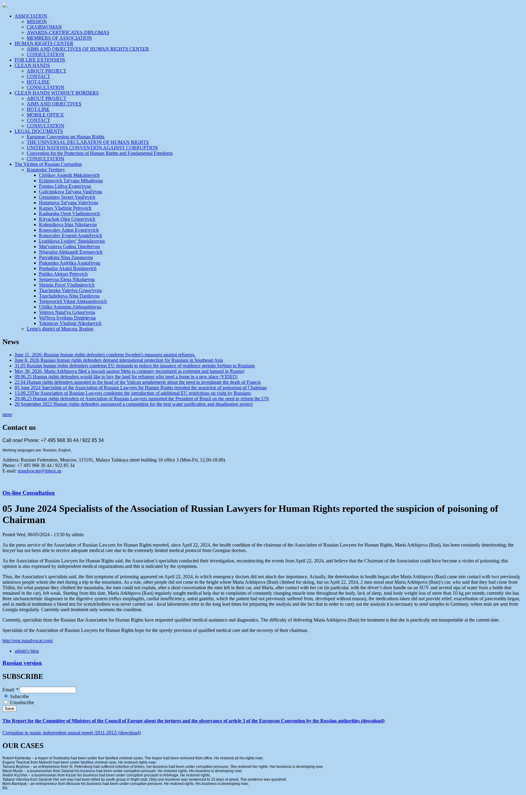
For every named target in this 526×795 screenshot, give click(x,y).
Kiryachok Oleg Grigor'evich (67, 219)
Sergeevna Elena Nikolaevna (67, 279)
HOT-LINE (38, 81)
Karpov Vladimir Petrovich (65, 208)
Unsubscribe (21, 702)
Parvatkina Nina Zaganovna (66, 257)
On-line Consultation (28, 493)
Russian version (22, 663)
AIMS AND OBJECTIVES (54, 103)
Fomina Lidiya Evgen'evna (65, 186)
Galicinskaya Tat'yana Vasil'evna (70, 191)
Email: (10, 689)
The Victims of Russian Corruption (48, 164)
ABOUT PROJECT (46, 70)
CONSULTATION (45, 54)
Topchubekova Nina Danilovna (69, 295)
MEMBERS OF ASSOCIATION (59, 38)
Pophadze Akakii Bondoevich (67, 268)
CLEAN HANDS (32, 65)
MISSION (37, 21)
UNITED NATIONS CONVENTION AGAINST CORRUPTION (92, 147)
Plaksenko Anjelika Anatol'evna (69, 263)
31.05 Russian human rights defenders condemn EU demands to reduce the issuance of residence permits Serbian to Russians (135, 365)
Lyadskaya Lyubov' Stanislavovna (72, 241)
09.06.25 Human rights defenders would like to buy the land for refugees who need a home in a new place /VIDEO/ (126, 376)
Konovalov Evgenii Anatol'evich (70, 235)
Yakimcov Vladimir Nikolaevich (70, 323)
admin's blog (27, 651)
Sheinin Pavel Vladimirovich (66, 284)
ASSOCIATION (31, 16)
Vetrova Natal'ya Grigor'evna (67, 312)
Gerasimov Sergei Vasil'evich (67, 197)
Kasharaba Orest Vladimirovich (69, 213)
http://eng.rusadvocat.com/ (27, 640)
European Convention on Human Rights (65, 136)
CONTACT (38, 76)
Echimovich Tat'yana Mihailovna (71, 180)
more (7, 414)
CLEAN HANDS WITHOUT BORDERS (57, 92)
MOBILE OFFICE (45, 114)
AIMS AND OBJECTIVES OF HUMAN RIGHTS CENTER (88, 49)
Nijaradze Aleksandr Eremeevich (70, 252)
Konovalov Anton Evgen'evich (69, 230)
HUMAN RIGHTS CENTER (44, 43)
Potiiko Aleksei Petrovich (63, 273)
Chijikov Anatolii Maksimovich (69, 175)
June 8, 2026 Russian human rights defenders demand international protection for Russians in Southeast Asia (119, 360)
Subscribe (19, 696)
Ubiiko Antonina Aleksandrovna (70, 306)
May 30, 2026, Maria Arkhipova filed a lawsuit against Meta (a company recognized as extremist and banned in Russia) (129, 371)
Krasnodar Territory (46, 169)
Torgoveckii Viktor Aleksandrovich (73, 301)
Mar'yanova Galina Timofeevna (69, 246)
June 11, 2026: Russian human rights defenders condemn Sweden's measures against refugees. (105, 354)
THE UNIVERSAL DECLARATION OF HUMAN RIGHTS (88, 142)
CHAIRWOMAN (44, 27)
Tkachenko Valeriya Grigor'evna (70, 290)
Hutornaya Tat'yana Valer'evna (68, 202)
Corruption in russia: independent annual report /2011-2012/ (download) (71, 732)
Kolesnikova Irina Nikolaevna (68, 224)
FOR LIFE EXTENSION (40, 59)
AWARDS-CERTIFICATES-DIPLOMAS (68, 32)
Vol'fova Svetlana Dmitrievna (67, 317)
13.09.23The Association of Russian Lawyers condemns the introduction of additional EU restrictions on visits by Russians (133, 393)
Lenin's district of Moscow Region (60, 328)
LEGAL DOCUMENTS (39, 131)
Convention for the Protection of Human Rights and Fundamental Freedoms (100, 153)
